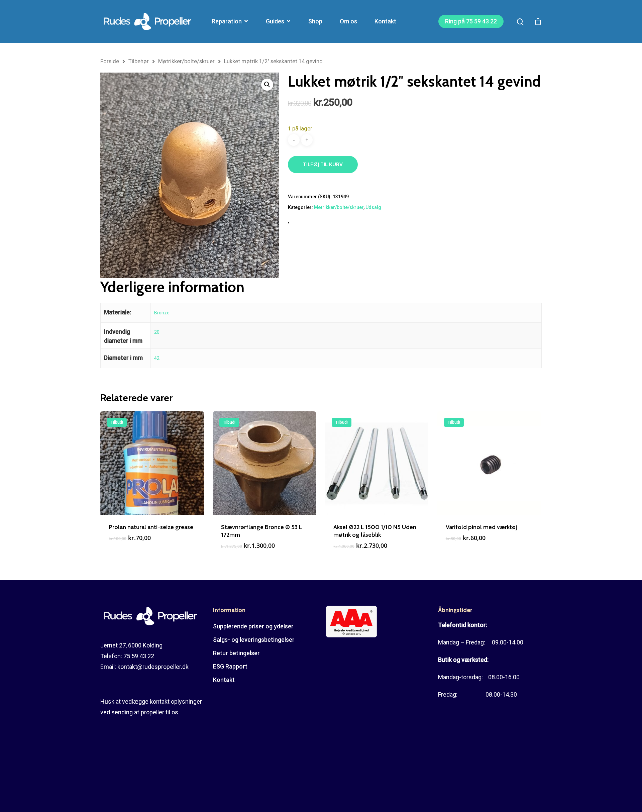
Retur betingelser (236, 652)
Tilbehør (138, 61)
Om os (348, 21)
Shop (315, 21)
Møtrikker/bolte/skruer (186, 61)
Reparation (227, 21)
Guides (275, 21)
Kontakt (385, 21)
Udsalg (373, 207)
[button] (267, 85)
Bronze (162, 312)
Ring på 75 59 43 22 (471, 21)
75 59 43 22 (138, 655)
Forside (109, 61)
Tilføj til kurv (323, 164)
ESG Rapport (230, 666)
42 (156, 358)
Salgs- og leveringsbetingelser (254, 639)
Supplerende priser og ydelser (253, 626)
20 (156, 332)
